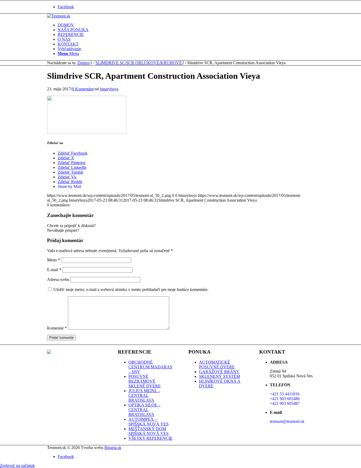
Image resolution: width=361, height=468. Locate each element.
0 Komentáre (83, 89)
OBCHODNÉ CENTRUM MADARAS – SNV (150, 367)
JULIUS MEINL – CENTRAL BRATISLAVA (144, 395)
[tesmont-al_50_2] (58, 16)
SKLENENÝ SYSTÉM (219, 376)
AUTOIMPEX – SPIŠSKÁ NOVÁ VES (148, 421)
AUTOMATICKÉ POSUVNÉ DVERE (217, 364)
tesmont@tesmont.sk (287, 421)
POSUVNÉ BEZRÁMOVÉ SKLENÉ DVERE (144, 381)
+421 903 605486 (285, 398)
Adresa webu (58, 279)
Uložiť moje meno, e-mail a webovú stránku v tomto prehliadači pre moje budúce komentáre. (131, 289)
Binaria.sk (112, 447)
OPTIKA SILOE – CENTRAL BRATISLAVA (144, 410)
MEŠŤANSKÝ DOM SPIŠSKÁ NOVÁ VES (148, 431)
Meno (53, 260)
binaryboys (109, 89)
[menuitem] (186, 25)
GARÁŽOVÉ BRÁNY (219, 371)
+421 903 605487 (285, 403)
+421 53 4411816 (284, 394)
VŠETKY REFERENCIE (150, 438)
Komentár (57, 328)
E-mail (54, 269)
